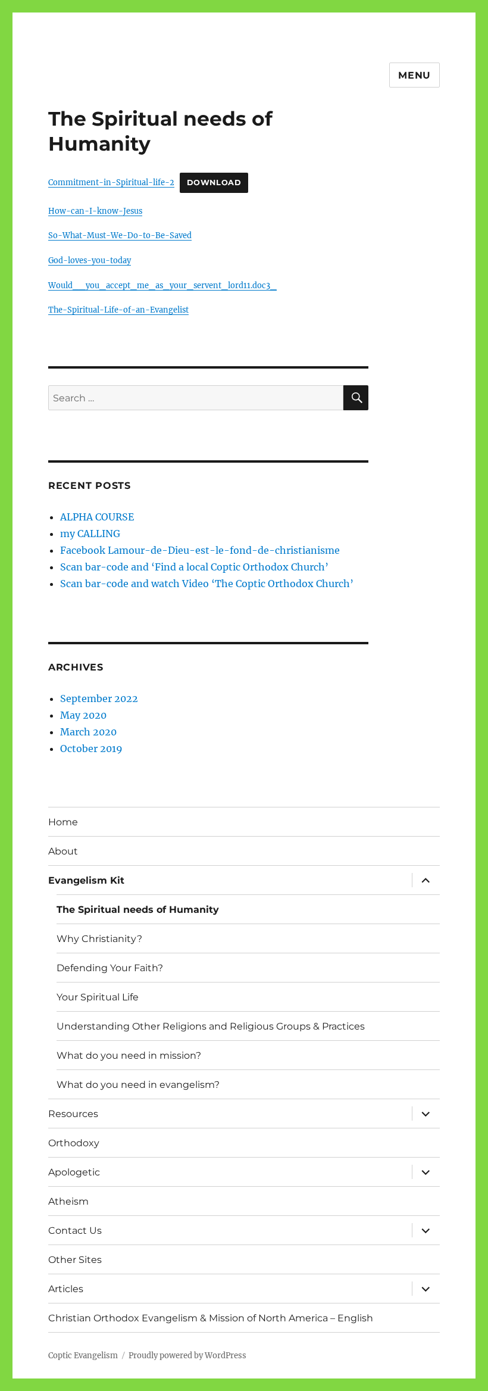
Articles (65, 1289)
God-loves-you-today (89, 260)
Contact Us (75, 1230)
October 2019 (91, 748)
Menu (414, 75)
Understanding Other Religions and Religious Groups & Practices (211, 1026)
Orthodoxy (73, 1143)
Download (214, 182)
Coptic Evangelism (83, 1356)
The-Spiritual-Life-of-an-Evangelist (118, 309)
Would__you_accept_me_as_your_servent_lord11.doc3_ (162, 285)
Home (63, 822)
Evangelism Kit (86, 880)
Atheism (68, 1201)
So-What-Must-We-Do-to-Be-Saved (120, 235)
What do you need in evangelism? (138, 1084)
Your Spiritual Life (98, 997)
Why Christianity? (99, 938)
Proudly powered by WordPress (187, 1356)
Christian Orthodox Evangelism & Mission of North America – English (210, 1318)
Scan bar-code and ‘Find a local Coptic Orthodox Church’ (194, 567)
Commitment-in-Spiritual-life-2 (111, 182)
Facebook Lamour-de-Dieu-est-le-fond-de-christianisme (200, 550)
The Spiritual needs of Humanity (138, 909)
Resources (73, 1113)
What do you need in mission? (129, 1055)
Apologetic (74, 1172)
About (63, 851)
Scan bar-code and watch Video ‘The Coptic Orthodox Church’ (207, 584)
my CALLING (90, 533)
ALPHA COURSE (97, 517)
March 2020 (88, 732)
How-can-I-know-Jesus (95, 211)
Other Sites (75, 1259)
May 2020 (83, 715)
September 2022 (99, 698)
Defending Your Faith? (110, 968)
